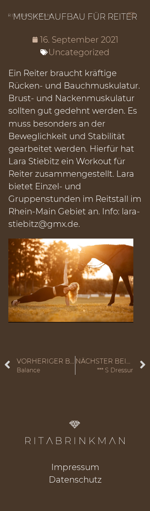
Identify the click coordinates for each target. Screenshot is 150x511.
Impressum (75, 467)
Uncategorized (79, 52)
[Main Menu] (131, 14)
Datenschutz (75, 480)
